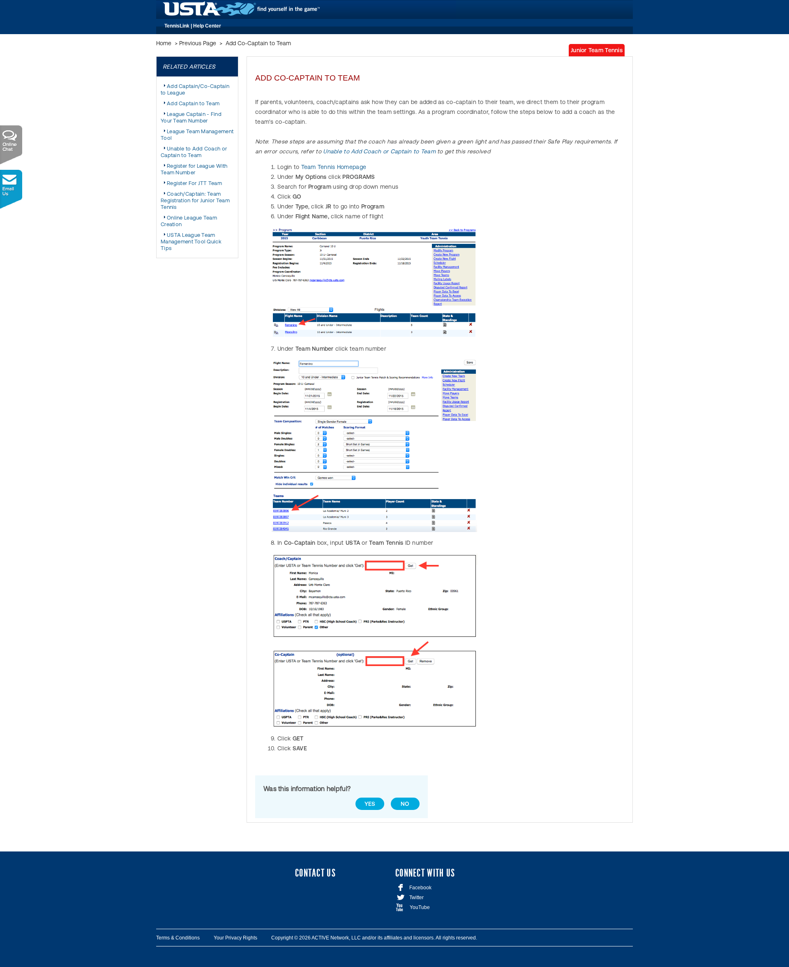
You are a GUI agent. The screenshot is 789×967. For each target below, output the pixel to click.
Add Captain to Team (193, 103)
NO (405, 803)
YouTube (412, 907)
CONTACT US (315, 873)
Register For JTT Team (194, 183)
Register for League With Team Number (194, 169)
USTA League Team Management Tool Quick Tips (191, 241)
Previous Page (197, 43)
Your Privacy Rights (235, 938)
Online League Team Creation (189, 221)
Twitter (409, 897)
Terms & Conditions (178, 938)
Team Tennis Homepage (334, 167)
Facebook (414, 888)
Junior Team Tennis (597, 50)
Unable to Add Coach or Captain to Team (194, 152)
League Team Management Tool (197, 134)
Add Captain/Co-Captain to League (195, 89)
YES (370, 803)
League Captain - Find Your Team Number (191, 117)
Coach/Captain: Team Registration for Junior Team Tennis (195, 200)
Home (163, 43)
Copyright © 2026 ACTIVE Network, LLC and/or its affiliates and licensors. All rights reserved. (374, 938)
